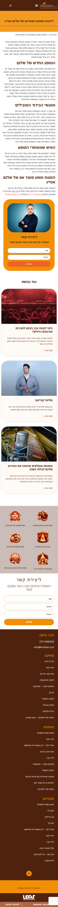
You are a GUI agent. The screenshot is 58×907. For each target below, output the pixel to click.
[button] (36, 5)
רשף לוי (50, 810)
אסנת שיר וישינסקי (45, 789)
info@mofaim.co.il (13, 194)
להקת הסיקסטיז (47, 679)
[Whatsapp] (29, 873)
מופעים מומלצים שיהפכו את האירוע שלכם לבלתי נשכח (30, 467)
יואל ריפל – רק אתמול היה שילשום (39, 745)
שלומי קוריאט (44, 400)
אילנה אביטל (48, 704)
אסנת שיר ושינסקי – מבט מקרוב (39, 717)
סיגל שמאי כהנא (47, 848)
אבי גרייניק (49, 661)
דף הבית (53, 34)
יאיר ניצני (50, 667)
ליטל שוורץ (49, 860)
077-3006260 (35, 194)
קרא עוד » (48, 350)
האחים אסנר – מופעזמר (43, 686)
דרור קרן (50, 757)
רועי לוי (51, 823)
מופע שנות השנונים (45, 732)
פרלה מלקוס (48, 711)
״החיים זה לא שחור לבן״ (43, 782)
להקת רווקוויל (48, 698)
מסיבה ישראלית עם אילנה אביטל (39, 776)
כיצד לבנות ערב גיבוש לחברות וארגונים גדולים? (34, 329)
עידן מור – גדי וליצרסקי (44, 854)
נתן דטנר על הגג (47, 673)
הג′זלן (51, 692)
